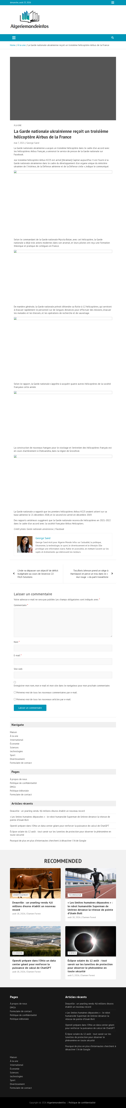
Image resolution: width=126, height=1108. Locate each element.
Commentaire (21, 605)
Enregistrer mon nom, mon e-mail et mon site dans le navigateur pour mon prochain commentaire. (62, 685)
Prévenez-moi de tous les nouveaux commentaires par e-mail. (46, 692)
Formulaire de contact (21, 762)
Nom (17, 641)
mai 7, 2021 (19, 142)
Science (72, 953)
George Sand (33, 142)
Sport (12, 755)
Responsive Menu (113, 2)
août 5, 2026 (73, 975)
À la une (18, 125)
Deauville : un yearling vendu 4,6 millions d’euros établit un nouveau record (47, 810)
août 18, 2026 (18, 913)
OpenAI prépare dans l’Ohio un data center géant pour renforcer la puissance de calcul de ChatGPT (59, 825)
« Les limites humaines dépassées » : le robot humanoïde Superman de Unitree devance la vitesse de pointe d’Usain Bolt (90, 908)
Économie (14, 743)
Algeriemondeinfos (56, 1102)
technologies (16, 751)
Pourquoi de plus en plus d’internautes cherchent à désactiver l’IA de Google (48, 840)
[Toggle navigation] (14, 37)
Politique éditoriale (19, 790)
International (16, 739)
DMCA (13, 786)
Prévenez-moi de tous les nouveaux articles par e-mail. (43, 699)
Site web (18, 668)
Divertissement (17, 759)
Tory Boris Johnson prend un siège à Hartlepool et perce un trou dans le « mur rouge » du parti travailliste (89, 573)
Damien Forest (34, 913)
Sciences (14, 747)
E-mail (18, 655)
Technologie (75, 895)
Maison (13, 732)
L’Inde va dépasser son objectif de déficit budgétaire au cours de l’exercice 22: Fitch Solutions (38, 573)
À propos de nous (18, 779)
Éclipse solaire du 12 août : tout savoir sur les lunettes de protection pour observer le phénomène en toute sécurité (90, 966)
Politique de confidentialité (23, 783)
